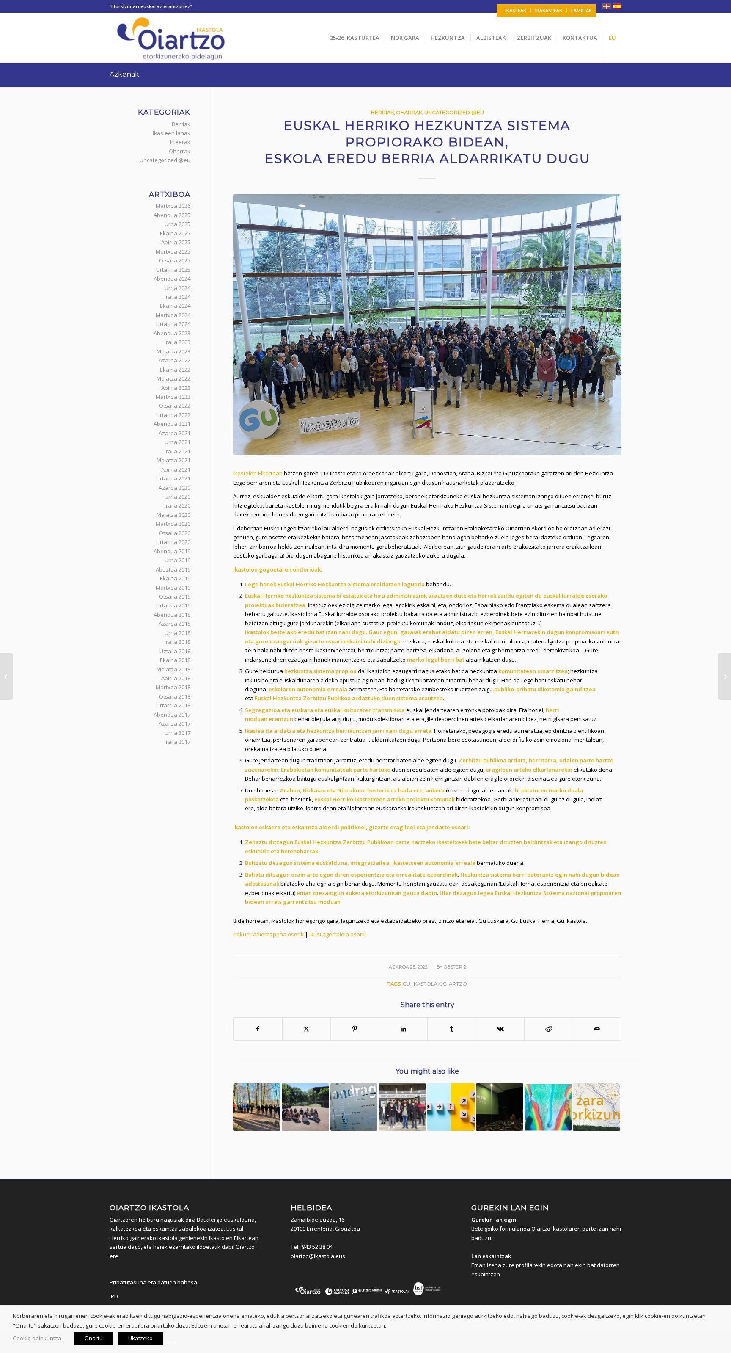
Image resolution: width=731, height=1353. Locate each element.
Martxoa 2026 (173, 206)
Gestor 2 (455, 967)
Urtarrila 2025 (173, 269)
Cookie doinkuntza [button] (37, 1338)
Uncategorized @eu (454, 113)
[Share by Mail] (597, 1029)
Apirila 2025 (175, 242)
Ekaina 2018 (175, 660)
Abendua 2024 (172, 278)
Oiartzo (455, 984)
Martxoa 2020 (173, 523)
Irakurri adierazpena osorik (268, 934)
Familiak (581, 10)
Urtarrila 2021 (173, 478)
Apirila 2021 (175, 469)
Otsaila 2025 (174, 260)
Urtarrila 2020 (173, 542)
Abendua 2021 (172, 424)
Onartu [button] (94, 1338)
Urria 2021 (177, 442)
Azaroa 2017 (174, 723)
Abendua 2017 (172, 714)
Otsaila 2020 (174, 533)
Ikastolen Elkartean (258, 473)
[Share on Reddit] (549, 1029)
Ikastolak (426, 984)
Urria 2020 (177, 496)
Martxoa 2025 (173, 251)
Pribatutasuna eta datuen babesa (153, 1282)
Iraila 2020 (177, 505)
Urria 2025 (177, 224)
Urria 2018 (177, 633)
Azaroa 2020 (174, 487)
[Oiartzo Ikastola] (172, 38)
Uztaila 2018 (174, 651)
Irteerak (180, 142)
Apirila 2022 (175, 388)
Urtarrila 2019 (173, 605)
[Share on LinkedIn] (403, 1029)
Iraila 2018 (177, 642)
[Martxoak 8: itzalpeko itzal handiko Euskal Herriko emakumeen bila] (724, 676)
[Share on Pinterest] (355, 1029)
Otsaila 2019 (174, 596)
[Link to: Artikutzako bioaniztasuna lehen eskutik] (256, 1107)
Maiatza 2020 (173, 515)
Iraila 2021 (177, 451)
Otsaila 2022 (174, 405)
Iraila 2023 (177, 342)
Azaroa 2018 (174, 623)
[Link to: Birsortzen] (548, 1107)
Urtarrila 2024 (173, 324)
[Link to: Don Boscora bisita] (402, 1107)
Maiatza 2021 (173, 460)
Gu (406, 984)
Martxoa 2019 (173, 587)
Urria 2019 (177, 560)
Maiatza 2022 (173, 378)
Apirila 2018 (175, 678)
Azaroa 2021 (174, 433)
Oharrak (409, 113)
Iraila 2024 (177, 297)
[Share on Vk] (500, 1029)
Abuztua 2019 (173, 569)
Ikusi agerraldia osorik (337, 934)
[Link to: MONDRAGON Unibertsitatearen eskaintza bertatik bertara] (354, 1107)
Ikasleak (515, 10)
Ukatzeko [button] (140, 1338)
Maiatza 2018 (173, 669)
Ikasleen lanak (171, 133)
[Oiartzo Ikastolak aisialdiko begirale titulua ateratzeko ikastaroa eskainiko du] (6, 676)
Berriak (382, 113)
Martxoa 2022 (173, 396)
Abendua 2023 (172, 333)
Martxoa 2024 (173, 315)
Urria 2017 (177, 733)
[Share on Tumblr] (452, 1029)
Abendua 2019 (172, 551)
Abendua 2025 (172, 215)
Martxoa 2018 (173, 687)
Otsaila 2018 (174, 696)
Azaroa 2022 (174, 360)
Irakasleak (548, 10)
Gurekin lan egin (493, 1219)
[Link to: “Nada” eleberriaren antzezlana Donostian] (499, 1107)
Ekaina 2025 (175, 233)
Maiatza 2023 (173, 351)
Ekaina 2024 (175, 305)
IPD (114, 1296)
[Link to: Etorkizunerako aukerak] (451, 1107)
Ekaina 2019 (175, 578)
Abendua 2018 (172, 615)
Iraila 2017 (177, 742)
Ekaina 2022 (175, 369)
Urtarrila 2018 (173, 705)
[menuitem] (516, 10)
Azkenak (124, 74)
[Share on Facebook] (258, 1029)
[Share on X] (307, 1029)
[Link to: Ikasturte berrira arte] (596, 1107)
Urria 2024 (177, 288)
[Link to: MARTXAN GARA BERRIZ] (305, 1107)
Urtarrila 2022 (173, 415)
